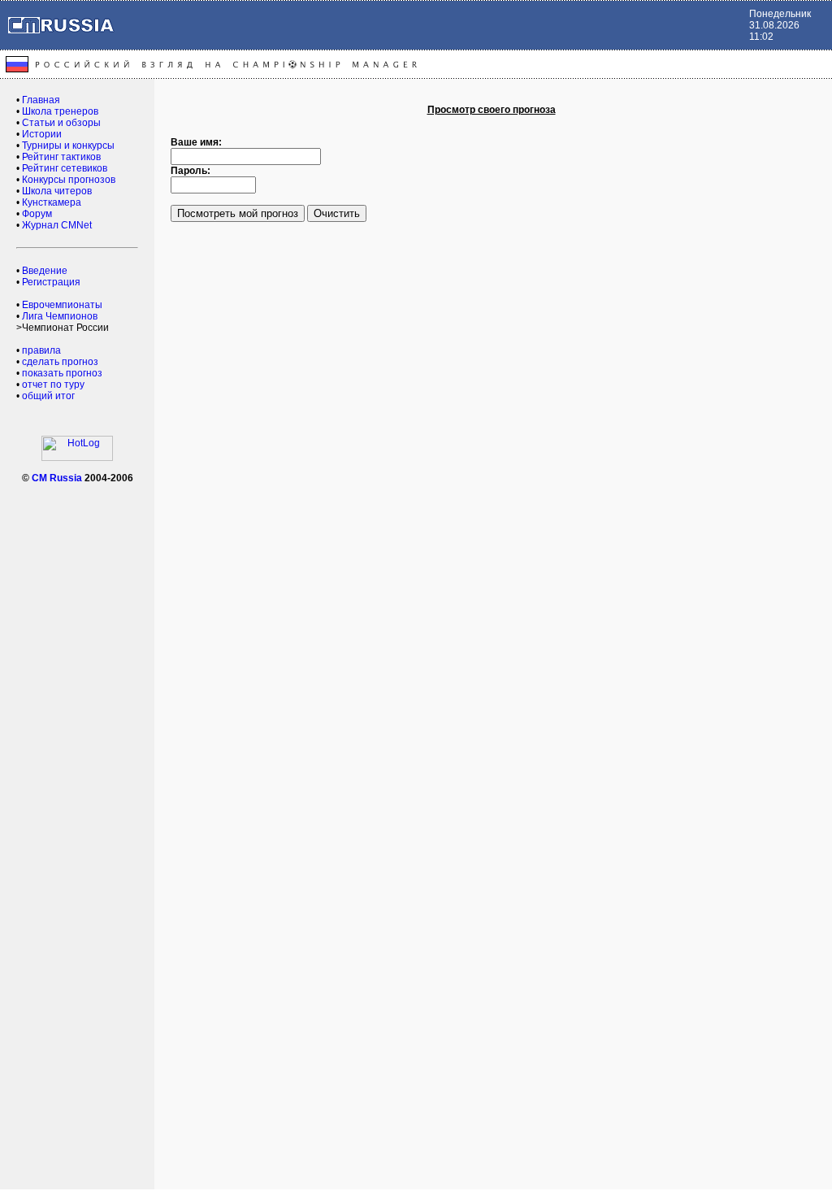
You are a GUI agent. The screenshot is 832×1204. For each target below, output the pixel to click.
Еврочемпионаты (62, 305)
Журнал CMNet (57, 225)
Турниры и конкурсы (68, 145)
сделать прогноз (60, 361)
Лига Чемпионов (60, 316)
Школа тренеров (60, 111)
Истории (42, 134)
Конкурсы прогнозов (68, 179)
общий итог (48, 396)
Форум (37, 214)
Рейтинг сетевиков (64, 168)
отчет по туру (53, 384)
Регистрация (51, 282)
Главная (41, 100)
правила (41, 350)
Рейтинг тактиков (61, 157)
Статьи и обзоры (61, 122)
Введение (44, 270)
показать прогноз (62, 373)
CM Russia (57, 478)
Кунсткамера (51, 202)
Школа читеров (57, 191)
